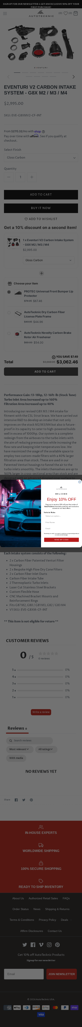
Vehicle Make (50, 512)
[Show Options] (77, 516)
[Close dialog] (79, 482)
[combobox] (61, 516)
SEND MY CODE (61, 540)
